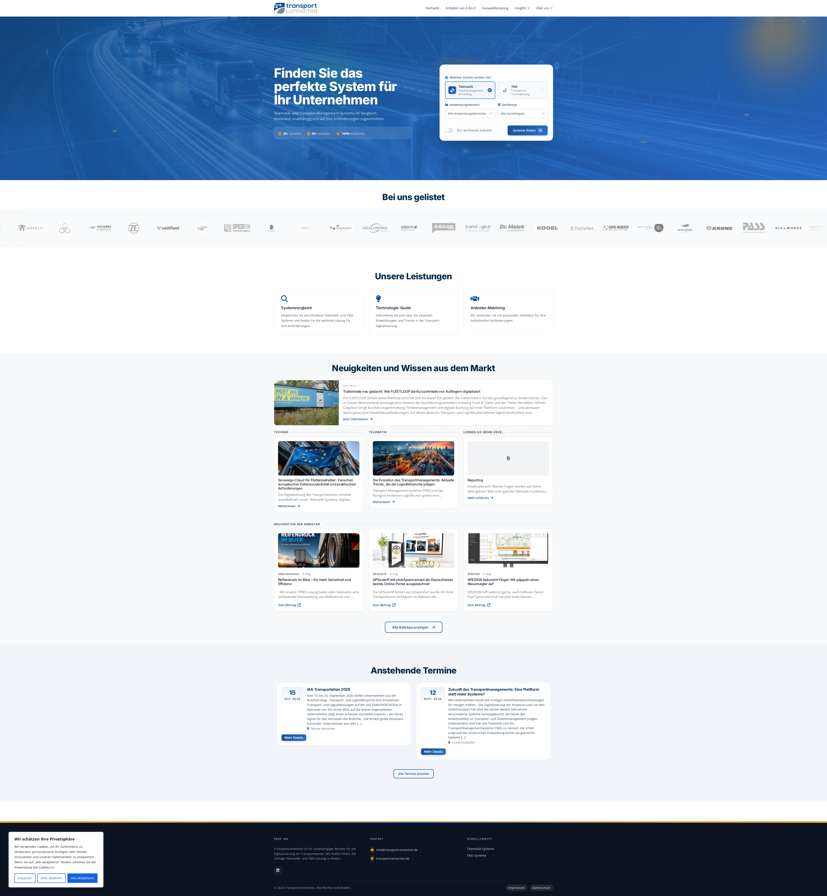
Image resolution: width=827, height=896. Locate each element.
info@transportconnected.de (397, 850)
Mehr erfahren (478, 498)
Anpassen (25, 878)
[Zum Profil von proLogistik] (610, 228)
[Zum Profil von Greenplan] (748, 228)
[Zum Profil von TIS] (128, 228)
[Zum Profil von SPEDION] (163, 228)
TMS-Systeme (476, 855)
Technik (281, 432)
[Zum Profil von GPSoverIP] (231, 228)
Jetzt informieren (355, 419)
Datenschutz (541, 888)
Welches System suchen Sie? (470, 77)
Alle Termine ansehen (413, 774)
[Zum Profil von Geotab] (783, 228)
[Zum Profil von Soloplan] (576, 228)
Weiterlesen (286, 506)
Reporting (475, 480)
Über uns (542, 8)
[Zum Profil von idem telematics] (335, 228)
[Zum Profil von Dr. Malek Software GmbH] (438, 228)
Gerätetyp (509, 105)
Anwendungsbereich (465, 105)
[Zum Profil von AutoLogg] (369, 228)
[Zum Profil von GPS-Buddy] (542, 228)
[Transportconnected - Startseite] (295, 8)
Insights (520, 8)
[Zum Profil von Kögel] (473, 228)
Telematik (378, 432)
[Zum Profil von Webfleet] (94, 228)
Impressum (516, 888)
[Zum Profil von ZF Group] (59, 228)
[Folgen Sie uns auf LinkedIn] (278, 870)
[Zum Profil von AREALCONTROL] (300, 228)
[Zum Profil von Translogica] (404, 228)
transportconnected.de (392, 858)
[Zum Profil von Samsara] (197, 228)
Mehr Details (293, 737)
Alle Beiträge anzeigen (410, 627)
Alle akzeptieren (82, 878)
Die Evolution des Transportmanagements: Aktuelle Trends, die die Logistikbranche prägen (413, 482)
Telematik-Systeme (480, 849)
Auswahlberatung (495, 8)
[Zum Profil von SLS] (714, 228)
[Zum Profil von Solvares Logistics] (25, 228)
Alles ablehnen (51, 878)
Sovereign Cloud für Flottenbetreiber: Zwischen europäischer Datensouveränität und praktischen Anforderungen (317, 484)
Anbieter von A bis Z (461, 8)
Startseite (432, 8)
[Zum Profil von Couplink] (266, 228)
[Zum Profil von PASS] (679, 228)
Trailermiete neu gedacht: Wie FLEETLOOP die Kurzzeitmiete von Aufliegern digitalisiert (411, 391)
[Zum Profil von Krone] (645, 228)
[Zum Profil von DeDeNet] (507, 228)
